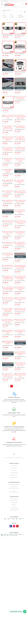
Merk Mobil (20, 15)
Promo (14, 506)
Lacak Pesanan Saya (14, 498)
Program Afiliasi (14, 486)
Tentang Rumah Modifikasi (14, 484)
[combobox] (6, 17)
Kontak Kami (14, 470)
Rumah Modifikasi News (14, 491)
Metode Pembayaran (14, 500)
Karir (14, 490)
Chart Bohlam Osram (14, 509)
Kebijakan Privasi (14, 475)
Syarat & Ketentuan (14, 472)
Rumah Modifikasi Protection (14, 488)
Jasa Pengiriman (14, 502)
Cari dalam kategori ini (6, 10)
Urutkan (3, 15)
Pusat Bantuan (14, 467)
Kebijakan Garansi (14, 477)
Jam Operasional (14, 465)
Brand (11, 15)
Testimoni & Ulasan (14, 508)
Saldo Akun (14, 504)
